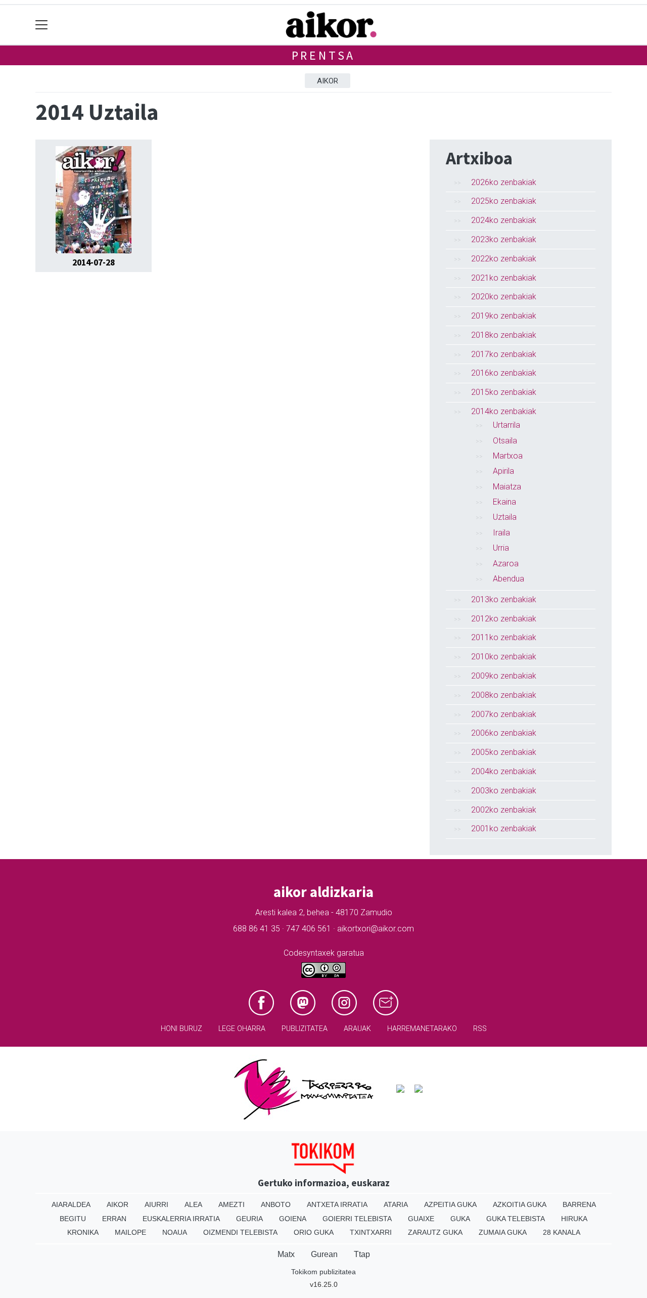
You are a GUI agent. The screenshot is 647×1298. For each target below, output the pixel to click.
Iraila (501, 533)
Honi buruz (181, 1028)
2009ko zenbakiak (503, 676)
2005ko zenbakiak (503, 752)
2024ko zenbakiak (503, 220)
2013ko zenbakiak (503, 599)
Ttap (362, 1254)
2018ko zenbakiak (503, 335)
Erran (114, 1219)
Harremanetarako (422, 1028)
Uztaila (505, 517)
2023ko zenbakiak (503, 239)
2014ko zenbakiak (503, 411)
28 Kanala (561, 1232)
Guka (460, 1219)
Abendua (508, 579)
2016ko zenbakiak (503, 373)
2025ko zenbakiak (503, 201)
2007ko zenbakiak (503, 714)
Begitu (73, 1219)
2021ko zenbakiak (503, 278)
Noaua (174, 1232)
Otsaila (505, 440)
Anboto (276, 1204)
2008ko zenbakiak (503, 695)
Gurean (324, 1254)
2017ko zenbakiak (503, 354)
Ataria (396, 1204)
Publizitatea (305, 1028)
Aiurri (156, 1204)
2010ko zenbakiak (503, 656)
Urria (501, 548)
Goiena (292, 1219)
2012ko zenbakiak (503, 618)
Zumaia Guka (503, 1232)
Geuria (249, 1219)
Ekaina (504, 502)
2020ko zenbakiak (503, 296)
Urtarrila (506, 425)
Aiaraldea (71, 1204)
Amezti (231, 1204)
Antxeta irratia (337, 1204)
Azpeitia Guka (450, 1204)
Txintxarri (371, 1232)
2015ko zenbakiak (503, 392)
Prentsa (324, 55)
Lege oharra (241, 1028)
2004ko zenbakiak (503, 771)
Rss (480, 1028)
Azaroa (506, 563)
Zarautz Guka (435, 1232)
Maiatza (507, 486)
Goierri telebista (357, 1219)
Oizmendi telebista (240, 1232)
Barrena (579, 1204)
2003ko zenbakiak (503, 790)
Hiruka (574, 1219)
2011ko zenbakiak (503, 637)
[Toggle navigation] (42, 25)
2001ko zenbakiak (503, 828)
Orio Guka (314, 1232)
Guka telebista (515, 1219)
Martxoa (508, 456)
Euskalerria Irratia (181, 1219)
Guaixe (421, 1219)
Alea (193, 1204)
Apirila (503, 471)
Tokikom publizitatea (323, 1272)
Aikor (327, 80)
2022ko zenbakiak (503, 258)
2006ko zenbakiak (503, 733)
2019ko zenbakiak (503, 316)
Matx (286, 1254)
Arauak (357, 1028)
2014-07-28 (93, 262)
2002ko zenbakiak (503, 810)
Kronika (83, 1232)
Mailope (130, 1232)
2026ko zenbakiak (503, 182)
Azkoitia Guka (519, 1204)
